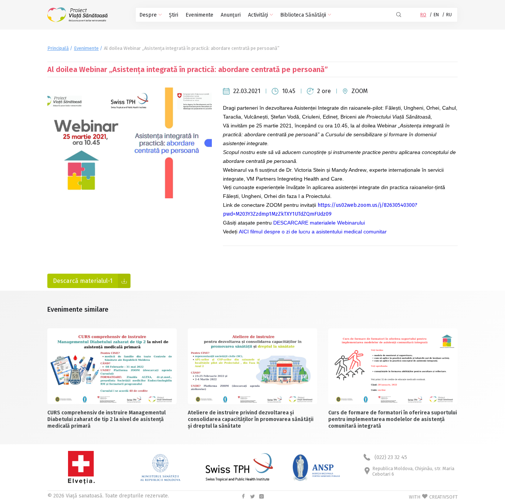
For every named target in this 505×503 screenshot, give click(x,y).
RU (449, 14)
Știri (173, 15)
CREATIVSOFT (443, 497)
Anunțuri (231, 15)
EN (436, 14)
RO (423, 14)
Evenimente (199, 15)
